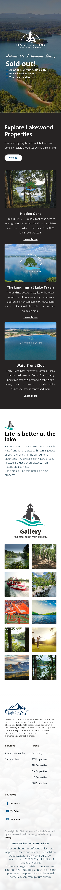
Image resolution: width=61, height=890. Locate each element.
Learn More (31, 239)
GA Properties (39, 771)
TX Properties (39, 759)
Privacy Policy (19, 843)
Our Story (37, 753)
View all (13, 157)
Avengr (9, 837)
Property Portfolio (15, 753)
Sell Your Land (12, 759)
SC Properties (39, 783)
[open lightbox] (17, 556)
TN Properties (39, 765)
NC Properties (39, 777)
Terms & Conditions (39, 843)
